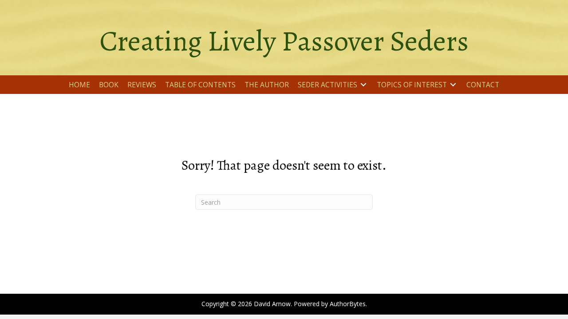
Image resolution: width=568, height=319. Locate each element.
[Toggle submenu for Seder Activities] (363, 85)
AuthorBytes (348, 304)
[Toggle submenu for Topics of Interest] (453, 85)
